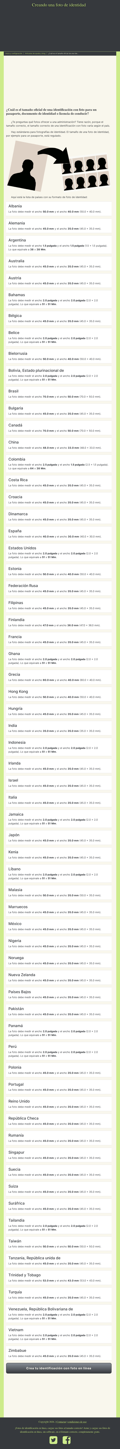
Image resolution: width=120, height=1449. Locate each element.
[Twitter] (54, 1441)
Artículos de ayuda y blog (35, 54)
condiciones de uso (77, 1421)
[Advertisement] (60, 28)
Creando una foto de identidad (59, 5)
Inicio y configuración (13, 54)
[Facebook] (66, 1441)
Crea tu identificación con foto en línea (58, 1368)
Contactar (61, 1421)
